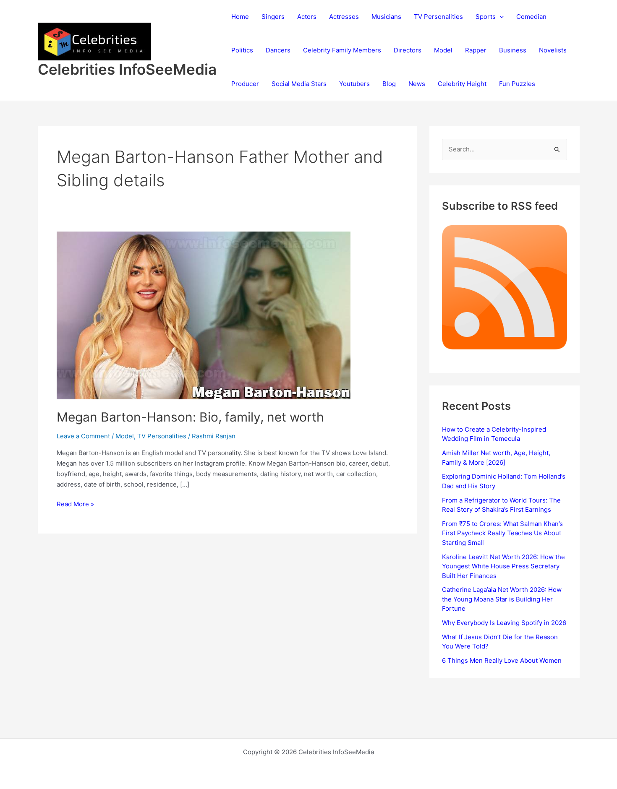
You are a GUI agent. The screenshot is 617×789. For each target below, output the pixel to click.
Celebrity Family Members (342, 50)
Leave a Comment (83, 436)
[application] (500, 17)
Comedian (531, 17)
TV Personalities (438, 17)
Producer (245, 84)
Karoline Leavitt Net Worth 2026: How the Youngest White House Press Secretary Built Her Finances (503, 566)
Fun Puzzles (517, 84)
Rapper (475, 50)
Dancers (278, 50)
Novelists (553, 50)
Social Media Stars (299, 84)
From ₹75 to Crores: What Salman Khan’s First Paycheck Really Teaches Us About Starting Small (502, 533)
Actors (306, 17)
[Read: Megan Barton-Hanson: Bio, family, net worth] (203, 315)
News (416, 84)
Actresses (344, 17)
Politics (242, 50)
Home (240, 17)
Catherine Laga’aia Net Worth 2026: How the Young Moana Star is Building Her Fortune (502, 599)
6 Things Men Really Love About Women (502, 660)
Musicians (386, 17)
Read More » (75, 505)
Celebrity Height (462, 84)
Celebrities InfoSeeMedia (127, 69)
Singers (273, 17)
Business (512, 50)
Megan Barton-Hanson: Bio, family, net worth (190, 416)
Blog (389, 84)
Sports (486, 17)
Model (443, 50)
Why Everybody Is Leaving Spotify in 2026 (504, 623)
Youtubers (354, 84)
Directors (407, 50)
